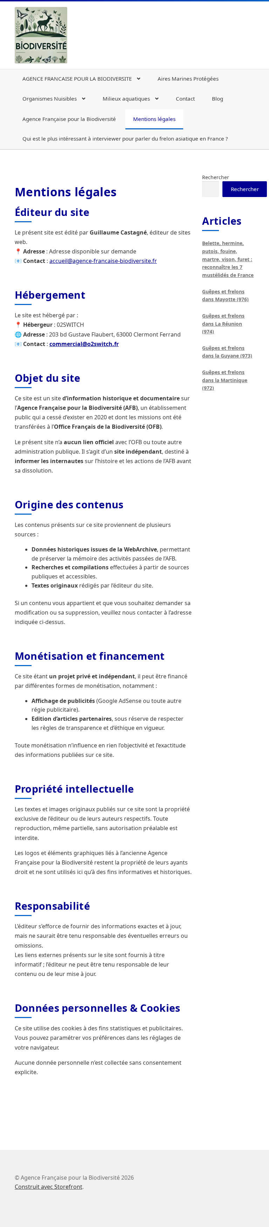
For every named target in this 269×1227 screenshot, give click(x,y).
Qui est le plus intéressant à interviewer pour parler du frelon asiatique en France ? (125, 138)
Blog (217, 98)
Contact (185, 98)
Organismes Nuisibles (49, 98)
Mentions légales (154, 118)
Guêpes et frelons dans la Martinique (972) (224, 380)
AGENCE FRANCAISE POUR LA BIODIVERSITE (77, 78)
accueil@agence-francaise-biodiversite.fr (103, 261)
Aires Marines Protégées (188, 78)
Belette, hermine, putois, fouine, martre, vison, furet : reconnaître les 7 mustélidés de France (228, 259)
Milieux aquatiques (126, 98)
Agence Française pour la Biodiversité (69, 118)
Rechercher (215, 177)
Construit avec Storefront (48, 1187)
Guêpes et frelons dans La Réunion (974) (223, 323)
